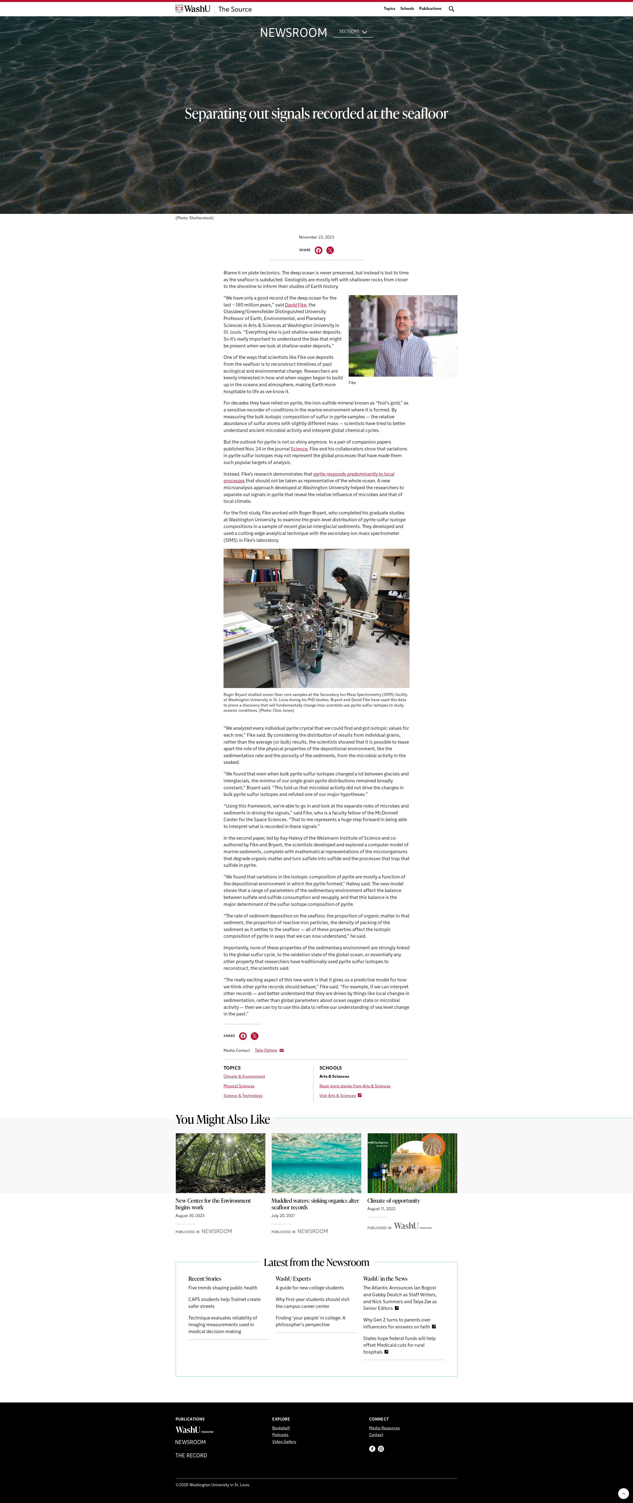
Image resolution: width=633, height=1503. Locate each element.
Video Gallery (284, 1442)
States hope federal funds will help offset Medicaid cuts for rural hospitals (399, 1346)
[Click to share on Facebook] (318, 250)
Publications (430, 9)
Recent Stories (204, 1278)
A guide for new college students (310, 1288)
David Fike (295, 305)
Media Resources (384, 1428)
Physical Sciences (239, 1086)
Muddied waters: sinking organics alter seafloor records (315, 1204)
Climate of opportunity (393, 1200)
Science (299, 449)
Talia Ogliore (266, 1051)
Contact (376, 1435)
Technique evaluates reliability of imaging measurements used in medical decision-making (222, 1325)
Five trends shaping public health (222, 1288)
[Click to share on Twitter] (330, 250)
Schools (407, 9)
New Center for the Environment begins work (213, 1204)
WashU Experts (293, 1278)
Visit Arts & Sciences (337, 1096)
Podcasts (280, 1435)
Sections (349, 32)
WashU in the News (385, 1278)
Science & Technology (243, 1096)
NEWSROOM (293, 34)
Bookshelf (281, 1428)
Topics (389, 9)
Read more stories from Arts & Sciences (354, 1086)
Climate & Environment (244, 1077)
